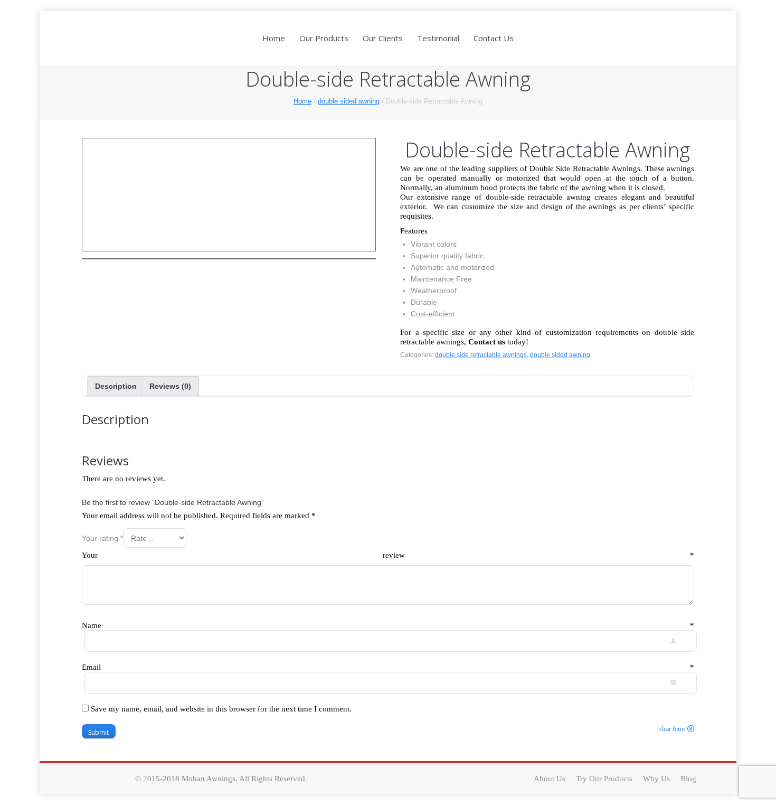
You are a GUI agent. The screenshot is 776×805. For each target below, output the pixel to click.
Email (388, 667)
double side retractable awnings (481, 355)
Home (302, 101)
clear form (672, 729)
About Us (549, 778)
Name (388, 625)
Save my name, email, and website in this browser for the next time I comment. (221, 709)
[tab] (116, 386)
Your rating (102, 538)
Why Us (656, 778)
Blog (688, 778)
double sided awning (349, 101)
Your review (388, 555)
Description (116, 386)
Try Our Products (604, 778)
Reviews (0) (170, 386)
